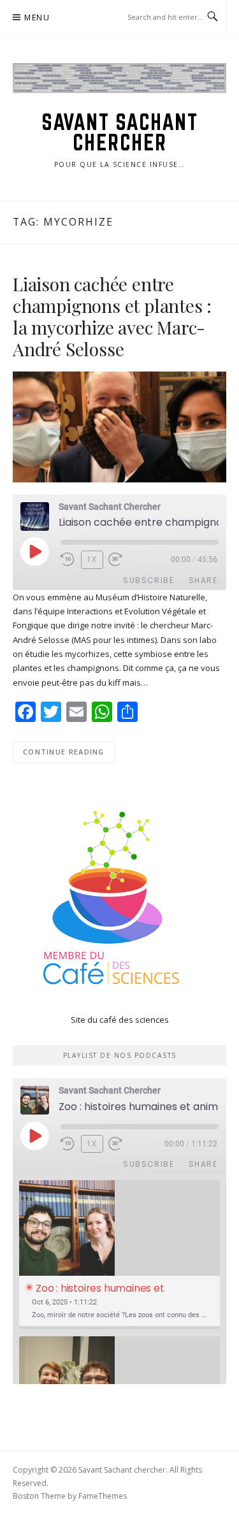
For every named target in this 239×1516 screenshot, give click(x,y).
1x (92, 559)
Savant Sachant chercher (119, 132)
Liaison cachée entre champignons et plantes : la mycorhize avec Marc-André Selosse (112, 316)
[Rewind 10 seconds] (68, 559)
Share (203, 580)
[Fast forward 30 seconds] (123, 559)
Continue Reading (64, 751)
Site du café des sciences (120, 1019)
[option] (119, 1255)
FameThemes (102, 1496)
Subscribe (148, 580)
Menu (37, 17)
